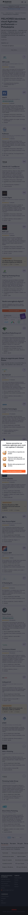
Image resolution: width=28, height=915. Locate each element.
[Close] (25, 442)
